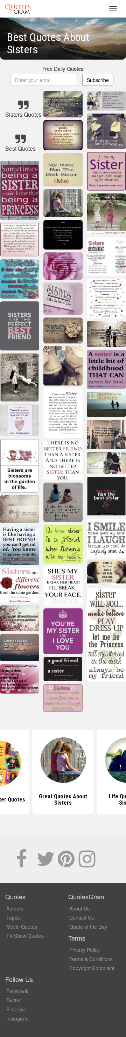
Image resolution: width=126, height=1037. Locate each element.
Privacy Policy (84, 949)
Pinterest (16, 1009)
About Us (79, 908)
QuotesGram (17, 9)
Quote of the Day (88, 926)
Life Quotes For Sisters (63, 799)
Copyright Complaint (91, 967)
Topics (13, 917)
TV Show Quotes (25, 935)
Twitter (13, 1000)
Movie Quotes (21, 926)
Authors (14, 908)
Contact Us (81, 917)
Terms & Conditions (91, 958)
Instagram (17, 1018)
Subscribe (98, 79)
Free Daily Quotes (63, 68)
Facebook (17, 991)
